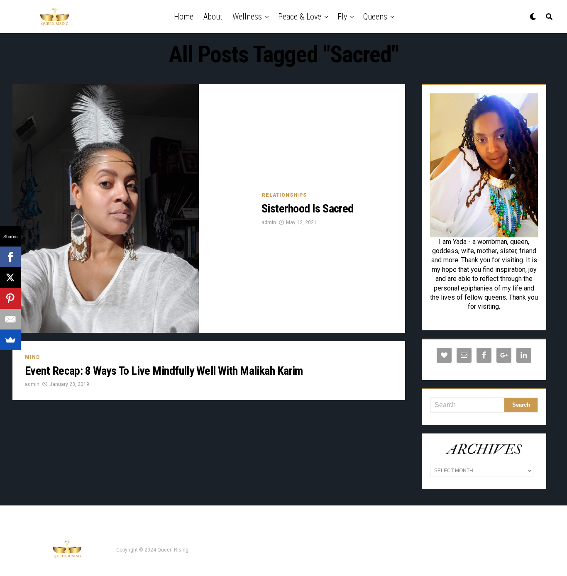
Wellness (247, 17)
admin (269, 222)
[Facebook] (10, 257)
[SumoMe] (10, 339)
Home (183, 17)
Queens (375, 17)
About (212, 17)
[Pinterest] (10, 298)
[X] (10, 277)
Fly (342, 17)
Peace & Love (299, 17)
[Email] (10, 319)
